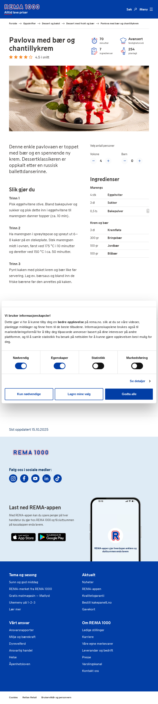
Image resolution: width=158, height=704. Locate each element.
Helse (13, 657)
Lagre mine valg (79, 394)
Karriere (88, 637)
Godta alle (129, 394)
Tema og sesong (23, 574)
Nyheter (88, 582)
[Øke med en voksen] (108, 161)
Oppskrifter (29, 23)
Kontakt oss (90, 671)
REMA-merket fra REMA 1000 (30, 589)
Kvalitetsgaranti (93, 596)
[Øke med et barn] (139, 161)
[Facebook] (24, 478)
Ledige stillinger (93, 630)
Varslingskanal (92, 664)
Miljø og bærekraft (22, 637)
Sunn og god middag (23, 582)
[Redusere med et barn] (124, 161)
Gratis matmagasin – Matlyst (29, 596)
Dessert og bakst (51, 23)
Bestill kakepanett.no (97, 602)
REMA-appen (91, 589)
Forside (13, 23)
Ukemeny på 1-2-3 (22, 602)
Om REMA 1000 (96, 622)
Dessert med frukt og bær (80, 23)
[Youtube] (35, 478)
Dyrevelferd (17, 644)
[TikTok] (57, 478)
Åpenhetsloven (19, 664)
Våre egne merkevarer (97, 644)
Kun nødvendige (29, 394)
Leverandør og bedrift (97, 650)
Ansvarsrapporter (21, 630)
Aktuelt (88, 574)
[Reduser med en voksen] (93, 161)
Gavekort (88, 609)
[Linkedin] (46, 478)
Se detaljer (137, 381)
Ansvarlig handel (21, 650)
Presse (86, 657)
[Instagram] (13, 478)
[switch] (59, 366)
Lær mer (15, 609)
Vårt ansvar (19, 622)
